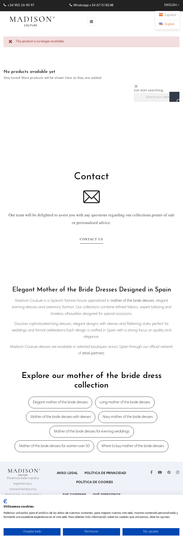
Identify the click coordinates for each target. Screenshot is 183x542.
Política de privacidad (105, 473)
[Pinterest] (169, 473)
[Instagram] (177, 473)
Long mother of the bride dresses (125, 402)
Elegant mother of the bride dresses (60, 402)
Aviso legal (67, 473)
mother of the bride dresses (132, 301)
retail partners (93, 353)
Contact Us (91, 239)
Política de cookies (94, 482)
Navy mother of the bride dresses (128, 417)
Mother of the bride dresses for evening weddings (91, 431)
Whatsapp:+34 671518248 (93, 5)
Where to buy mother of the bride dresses (133, 446)
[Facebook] (151, 473)
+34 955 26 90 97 (20, 5)
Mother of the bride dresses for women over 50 (54, 446)
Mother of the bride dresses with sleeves (60, 417)
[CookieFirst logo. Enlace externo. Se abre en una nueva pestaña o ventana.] (5, 501)
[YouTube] (160, 473)
